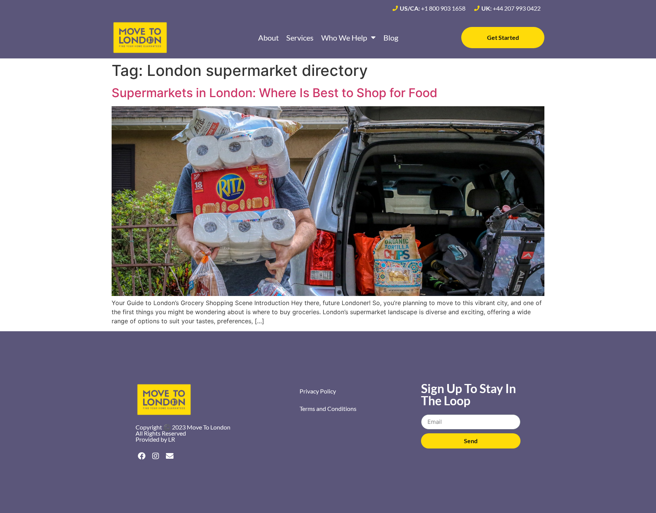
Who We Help (344, 37)
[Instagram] (156, 456)
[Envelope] (170, 456)
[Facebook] (142, 456)
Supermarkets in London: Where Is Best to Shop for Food (274, 92)
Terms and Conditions (328, 408)
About (268, 37)
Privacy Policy (318, 391)
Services (300, 37)
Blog (390, 37)
